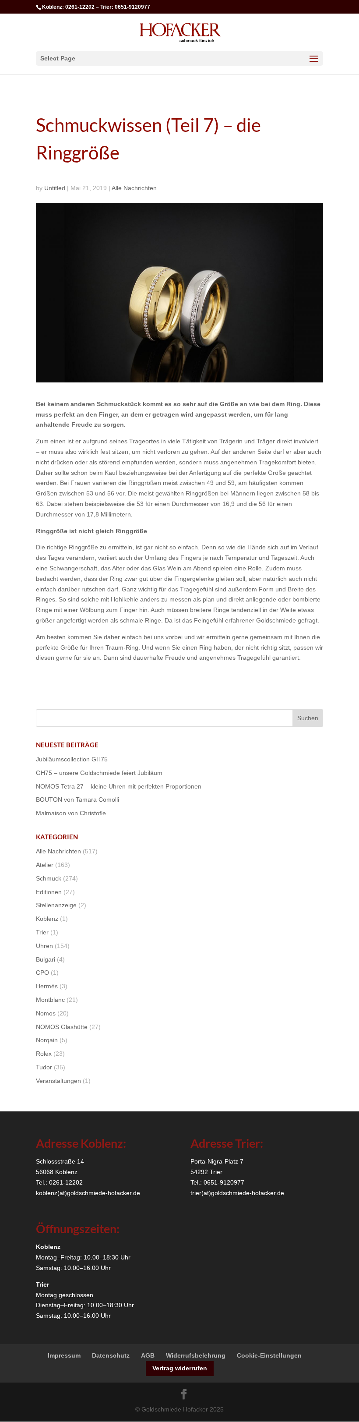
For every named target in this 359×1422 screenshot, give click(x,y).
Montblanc (50, 999)
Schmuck (48, 878)
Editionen (49, 891)
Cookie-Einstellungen (269, 1355)
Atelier (44, 864)
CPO (42, 972)
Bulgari (45, 959)
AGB (148, 1355)
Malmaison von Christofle (71, 813)
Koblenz (47, 918)
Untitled (54, 187)
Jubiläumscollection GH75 (72, 759)
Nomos (46, 1013)
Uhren (44, 945)
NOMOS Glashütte (62, 1026)
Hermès (47, 986)
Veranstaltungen (58, 1080)
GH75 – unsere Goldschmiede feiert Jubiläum (99, 772)
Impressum (64, 1355)
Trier (42, 932)
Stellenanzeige (56, 905)
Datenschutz (111, 1355)
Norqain (47, 1040)
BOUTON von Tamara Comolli (77, 799)
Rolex (44, 1053)
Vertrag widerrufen (179, 1368)
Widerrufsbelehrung (195, 1355)
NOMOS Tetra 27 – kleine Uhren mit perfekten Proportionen (118, 786)
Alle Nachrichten (134, 187)
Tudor (44, 1067)
